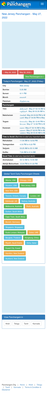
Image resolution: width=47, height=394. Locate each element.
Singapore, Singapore (14, 227)
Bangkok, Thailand (13, 237)
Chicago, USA (25, 180)
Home (22, 384)
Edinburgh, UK (11, 201)
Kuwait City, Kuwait (13, 248)
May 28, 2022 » (26, 72)
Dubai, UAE (33, 232)
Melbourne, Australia (14, 206)
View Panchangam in (33, 76)
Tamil (26, 323)
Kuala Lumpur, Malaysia (15, 232)
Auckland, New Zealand (15, 258)
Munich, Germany (13, 222)
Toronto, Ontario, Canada (16, 196)
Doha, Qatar (31, 243)
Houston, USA (11, 185)
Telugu (16, 323)
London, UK (35, 196)
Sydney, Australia (28, 201)
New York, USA (12, 190)
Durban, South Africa (14, 211)
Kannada (36, 323)
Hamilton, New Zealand (15, 253)
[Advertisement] (23, 45)
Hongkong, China (32, 237)
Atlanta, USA (11, 180)
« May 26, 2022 (10, 72)
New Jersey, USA (28, 185)
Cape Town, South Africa (15, 216)
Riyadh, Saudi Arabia (14, 243)
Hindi (8, 323)
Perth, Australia (32, 206)
